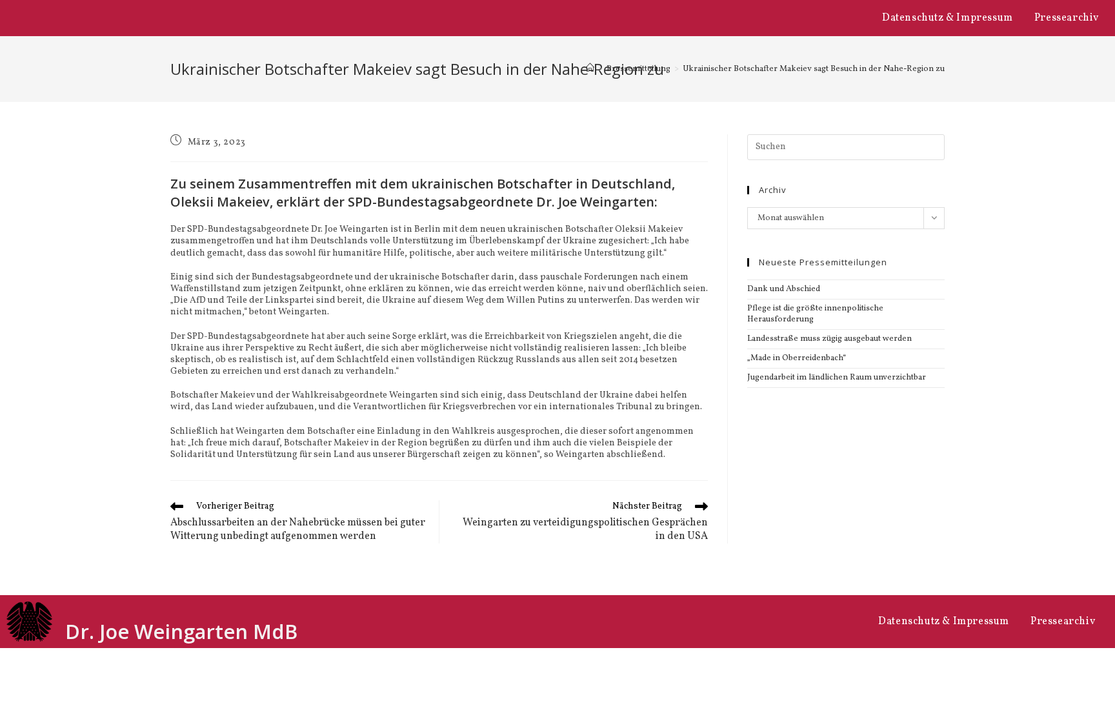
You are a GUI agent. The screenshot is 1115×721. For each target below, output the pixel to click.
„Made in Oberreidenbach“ (796, 358)
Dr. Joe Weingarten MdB (181, 631)
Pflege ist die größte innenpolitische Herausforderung (815, 314)
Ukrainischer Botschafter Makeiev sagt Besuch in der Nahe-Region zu (814, 69)
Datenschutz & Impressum (947, 18)
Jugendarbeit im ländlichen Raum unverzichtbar (836, 377)
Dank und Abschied (783, 289)
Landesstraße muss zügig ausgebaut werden (829, 339)
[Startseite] (590, 69)
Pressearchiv (1066, 18)
